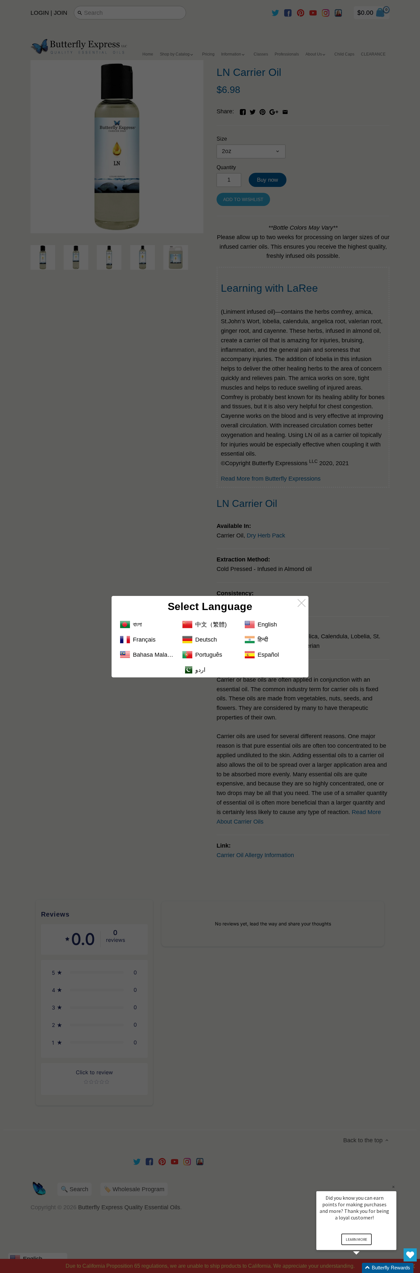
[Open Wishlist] (410, 1255)
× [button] (393, 1187)
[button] (364, 1268)
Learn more (356, 1239)
